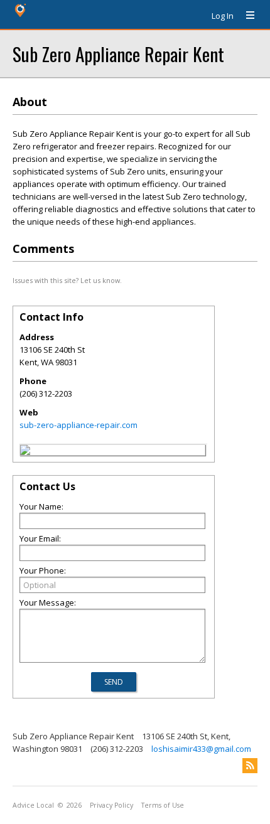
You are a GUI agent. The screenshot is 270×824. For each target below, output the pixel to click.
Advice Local (33, 805)
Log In (223, 15)
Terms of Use (162, 805)
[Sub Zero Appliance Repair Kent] (25, 451)
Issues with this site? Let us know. (67, 280)
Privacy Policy (111, 805)
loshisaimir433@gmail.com (201, 748)
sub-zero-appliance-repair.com (78, 425)
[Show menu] (245, 15)
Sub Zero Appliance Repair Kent (118, 53)
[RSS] (249, 765)
